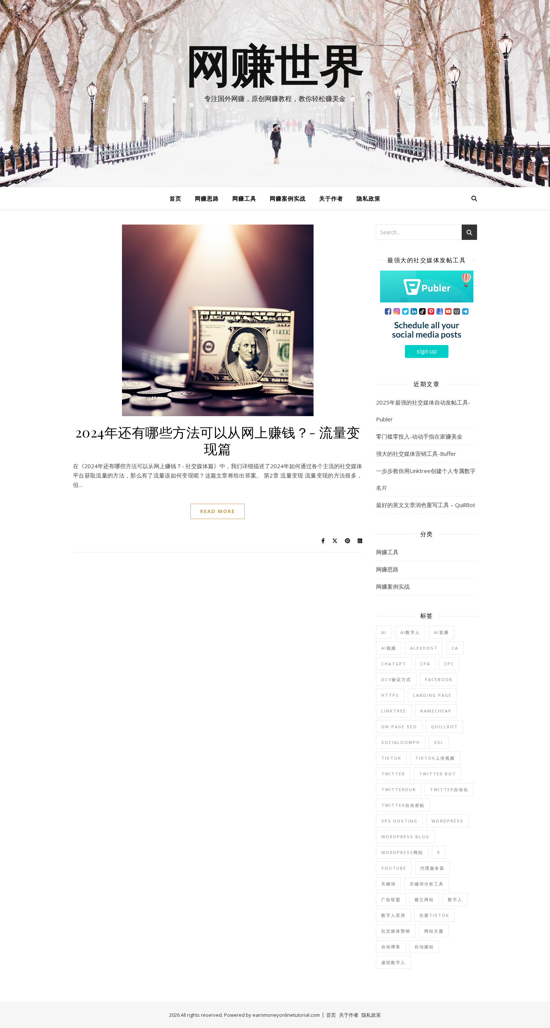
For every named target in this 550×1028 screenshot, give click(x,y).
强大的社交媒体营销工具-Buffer (416, 453)
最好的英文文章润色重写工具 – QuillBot (425, 505)
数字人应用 (393, 915)
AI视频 (388, 648)
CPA (425, 663)
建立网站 (424, 899)
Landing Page (432, 695)
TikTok (391, 758)
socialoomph (400, 742)
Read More (217, 511)
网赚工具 (244, 198)
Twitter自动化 (449, 789)
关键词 (388, 884)
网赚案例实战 (288, 198)
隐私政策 (369, 198)
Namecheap (436, 711)
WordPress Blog (405, 836)
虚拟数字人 (393, 962)
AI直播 (441, 632)
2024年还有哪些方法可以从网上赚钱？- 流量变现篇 (217, 440)
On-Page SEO (399, 726)
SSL (439, 742)
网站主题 (434, 931)
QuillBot (444, 726)
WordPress (447, 821)
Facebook (439, 679)
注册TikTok (434, 915)
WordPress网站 (402, 852)
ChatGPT (393, 663)
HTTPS (390, 695)
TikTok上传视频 (435, 758)
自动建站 (424, 946)
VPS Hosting (399, 821)
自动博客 (391, 946)
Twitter (393, 774)
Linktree (393, 711)
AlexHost (424, 648)
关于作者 (331, 198)
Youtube (393, 868)
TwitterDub (398, 789)
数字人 (455, 899)
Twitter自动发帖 (403, 805)
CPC (449, 663)
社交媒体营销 (395, 931)
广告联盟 (391, 899)
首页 (175, 198)
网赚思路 (207, 198)
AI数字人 (410, 632)
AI (383, 632)
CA (455, 648)
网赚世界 (275, 67)
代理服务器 (432, 868)
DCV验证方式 (396, 679)
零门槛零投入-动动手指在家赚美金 (419, 436)
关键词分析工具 (427, 884)
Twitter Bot (437, 774)
